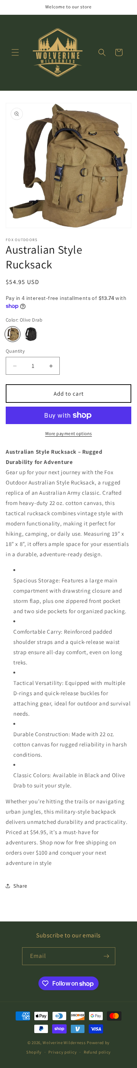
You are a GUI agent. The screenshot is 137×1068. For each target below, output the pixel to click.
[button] (15, 52)
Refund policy (97, 1052)
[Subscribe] (106, 956)
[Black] (31, 334)
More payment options (68, 433)
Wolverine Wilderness (64, 1042)
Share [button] (20, 885)
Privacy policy (62, 1052)
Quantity (15, 351)
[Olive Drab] (12, 334)
